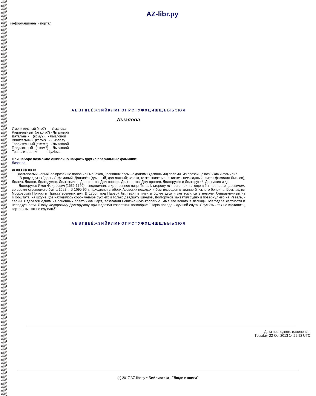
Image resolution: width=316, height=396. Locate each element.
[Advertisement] (139, 59)
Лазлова (18, 163)
